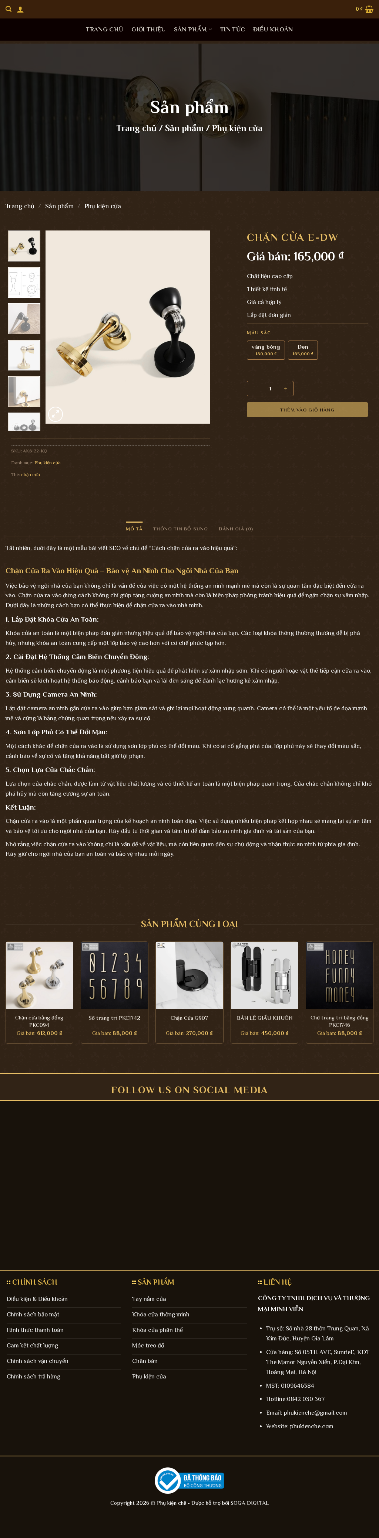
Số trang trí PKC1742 (114, 1018)
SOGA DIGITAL (250, 1503)
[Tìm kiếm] (8, 9)
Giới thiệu (148, 29)
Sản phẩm (190, 29)
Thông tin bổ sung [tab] (180, 529)
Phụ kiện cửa (237, 128)
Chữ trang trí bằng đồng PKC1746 (340, 1021)
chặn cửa (30, 474)
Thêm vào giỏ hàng (307, 410)
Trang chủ (104, 29)
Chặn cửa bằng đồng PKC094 (39, 1021)
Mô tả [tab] (134, 529)
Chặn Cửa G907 (189, 1018)
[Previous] (58, 327)
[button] (20, 9)
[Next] (197, 327)
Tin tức (232, 29)
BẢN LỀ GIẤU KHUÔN (264, 1018)
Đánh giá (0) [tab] (236, 529)
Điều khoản (273, 29)
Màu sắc (259, 333)
